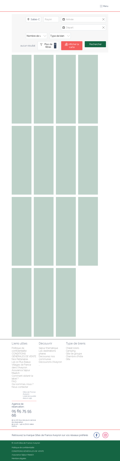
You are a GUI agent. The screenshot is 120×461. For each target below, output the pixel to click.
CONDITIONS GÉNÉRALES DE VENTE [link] (24, 355)
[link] (97, 435)
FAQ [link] (14, 381)
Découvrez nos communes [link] (47, 358)
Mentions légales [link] (19, 458)
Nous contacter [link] (20, 387)
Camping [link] (71, 350)
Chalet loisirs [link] (72, 348)
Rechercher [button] (95, 44)
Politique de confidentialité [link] (19, 349)
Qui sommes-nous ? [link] (23, 384)
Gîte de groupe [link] (74, 353)
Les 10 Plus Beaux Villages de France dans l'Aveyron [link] (22, 365)
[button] (104, 6)
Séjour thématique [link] (48, 348)
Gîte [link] (68, 359)
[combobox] (33, 19)
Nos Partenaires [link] (20, 359)
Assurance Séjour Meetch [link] (23, 455)
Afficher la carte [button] (73, 46)
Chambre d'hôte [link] (74, 356)
